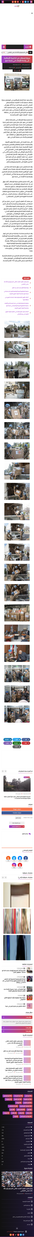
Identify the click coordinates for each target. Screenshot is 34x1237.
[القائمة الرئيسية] (4, 47)
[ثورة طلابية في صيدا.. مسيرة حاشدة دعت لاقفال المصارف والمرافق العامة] (29, 989)
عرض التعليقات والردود (16, 826)
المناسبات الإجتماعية (25, 1106)
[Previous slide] (5, 877)
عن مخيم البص (27, 1205)
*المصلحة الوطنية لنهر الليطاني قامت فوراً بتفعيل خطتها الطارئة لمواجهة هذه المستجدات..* (17, 797)
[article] (17, 756)
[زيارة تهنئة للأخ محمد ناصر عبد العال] (27, 1053)
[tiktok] (20, 2)
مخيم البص (9, 1231)
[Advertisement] (17, 26)
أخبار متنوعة (11, 67)
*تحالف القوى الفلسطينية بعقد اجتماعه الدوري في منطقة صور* (17, 298)
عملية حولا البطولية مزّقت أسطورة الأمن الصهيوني (15, 998)
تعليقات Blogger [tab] (17, 809)
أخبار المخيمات (17, 1096)
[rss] (15, 2)
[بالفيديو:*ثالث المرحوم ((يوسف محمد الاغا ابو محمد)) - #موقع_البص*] (29, 970)
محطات (28, 1113)
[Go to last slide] (5, 771)
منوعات (5, 1113)
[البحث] (3, 2)
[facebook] (28, 2)
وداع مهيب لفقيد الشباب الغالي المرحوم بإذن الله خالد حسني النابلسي (16, 283)
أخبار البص (27, 1096)
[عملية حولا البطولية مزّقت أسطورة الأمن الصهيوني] (29, 997)
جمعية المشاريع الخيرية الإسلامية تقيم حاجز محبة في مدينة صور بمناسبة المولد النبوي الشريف (16, 292)
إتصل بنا (28, 1209)
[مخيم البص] (17, 6)
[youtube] (23, 2)
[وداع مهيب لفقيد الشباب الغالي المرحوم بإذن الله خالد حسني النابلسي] (27, 1043)
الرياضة (18, 1103)
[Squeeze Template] (26, 1231)
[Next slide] (3, 771)
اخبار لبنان (18, 67)
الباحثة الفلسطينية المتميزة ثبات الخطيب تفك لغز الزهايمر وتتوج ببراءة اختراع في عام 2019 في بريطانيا (14, 981)
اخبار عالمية (17, 1099)
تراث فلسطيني (12, 1106)
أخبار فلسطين (7, 1096)
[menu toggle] (31, 2)
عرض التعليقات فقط (16, 823)
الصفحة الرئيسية (26, 67)
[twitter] (25, 2)
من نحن (28, 1224)
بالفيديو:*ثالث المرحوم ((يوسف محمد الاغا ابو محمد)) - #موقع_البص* (14, 971)
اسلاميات (8, 1099)
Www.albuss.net (28, 1193)
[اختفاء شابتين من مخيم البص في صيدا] (29, 1006)
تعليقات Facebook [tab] (17, 813)
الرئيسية (27, 47)
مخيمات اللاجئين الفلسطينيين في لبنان (21, 1217)
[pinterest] (18, 2)
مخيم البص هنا (26, 1221)
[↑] (17, 1228)
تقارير (28, 1109)
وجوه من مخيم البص (25, 1116)
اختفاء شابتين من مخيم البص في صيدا (15, 1006)
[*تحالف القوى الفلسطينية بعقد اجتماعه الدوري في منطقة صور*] (27, 1070)
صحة (29, 1159)
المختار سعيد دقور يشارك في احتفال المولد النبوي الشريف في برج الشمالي (17, 313)
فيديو (11, 1109)
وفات (15, 1116)
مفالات (20, 1113)
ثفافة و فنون (20, 1109)
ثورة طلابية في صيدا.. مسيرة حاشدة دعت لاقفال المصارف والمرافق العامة (15, 990)
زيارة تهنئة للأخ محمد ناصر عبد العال (17, 52)
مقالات (13, 1113)
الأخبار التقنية (27, 1103)
